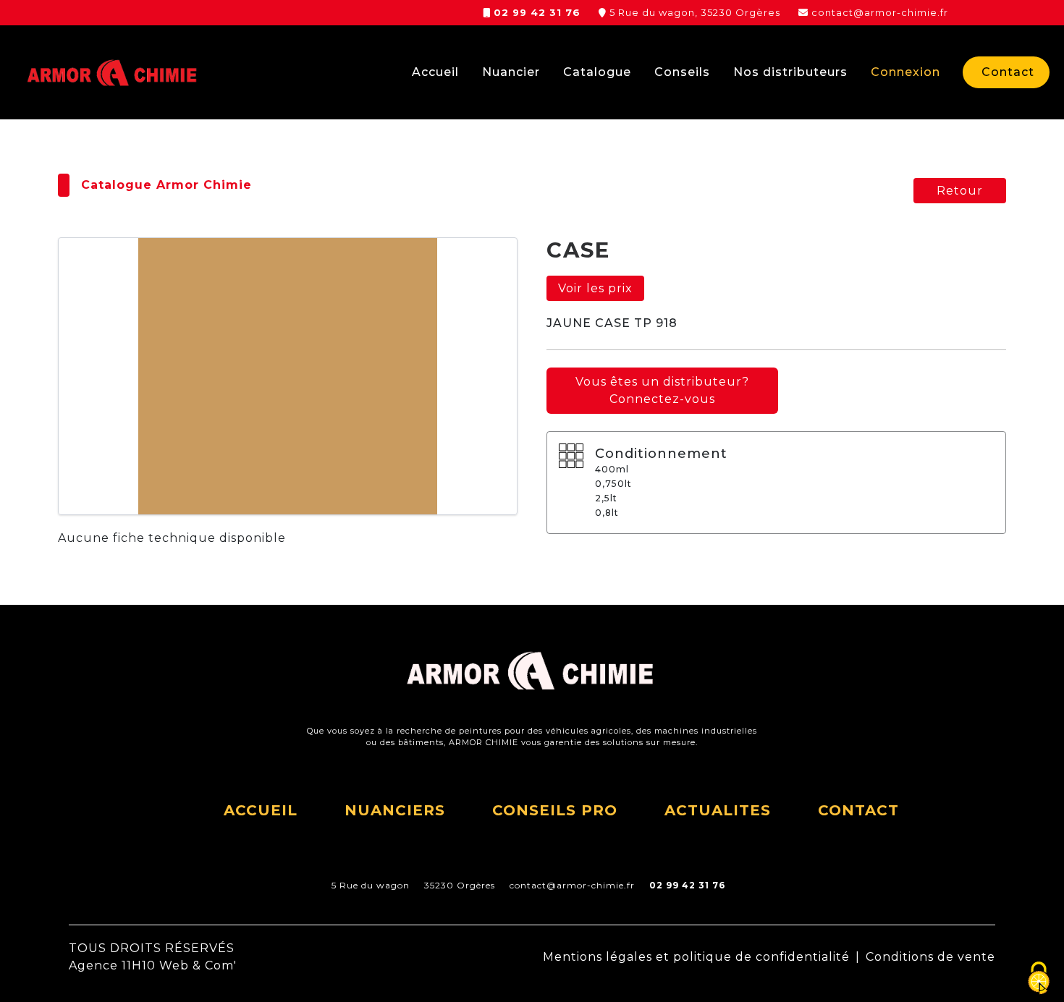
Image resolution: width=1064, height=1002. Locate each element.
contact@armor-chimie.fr (879, 12)
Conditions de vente (930, 957)
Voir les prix (595, 288)
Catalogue (597, 72)
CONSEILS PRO (554, 810)
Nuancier (511, 72)
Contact (1007, 72)
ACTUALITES (717, 810)
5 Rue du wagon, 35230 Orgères (694, 12)
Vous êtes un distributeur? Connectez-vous (662, 390)
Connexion (905, 72)
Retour (960, 191)
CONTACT (858, 810)
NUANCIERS (395, 810)
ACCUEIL (260, 810)
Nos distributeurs (790, 72)
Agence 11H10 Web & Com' (153, 965)
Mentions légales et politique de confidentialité (696, 957)
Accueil (435, 72)
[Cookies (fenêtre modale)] (1038, 978)
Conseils (682, 72)
